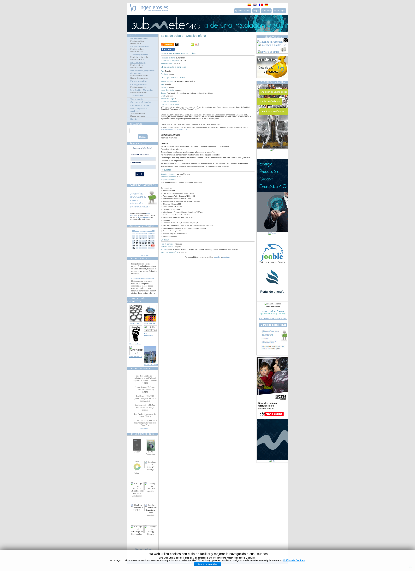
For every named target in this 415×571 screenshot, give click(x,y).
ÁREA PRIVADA (138, 143)
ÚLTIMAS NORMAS (140, 368)
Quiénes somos (242, 10)
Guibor (137, 452)
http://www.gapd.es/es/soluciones (174, 129)
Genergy (150, 469)
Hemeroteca (135, 43)
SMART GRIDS (135, 323)
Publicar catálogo (138, 87)
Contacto (266, 10)
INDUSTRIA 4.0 (135, 357)
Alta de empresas (137, 113)
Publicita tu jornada (139, 57)
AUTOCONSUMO (151, 364)
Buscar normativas (138, 92)
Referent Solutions (138, 264)
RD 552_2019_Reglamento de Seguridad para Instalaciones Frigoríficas (145, 422)
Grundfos (150, 491)
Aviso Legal (279, 10)
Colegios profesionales (140, 102)
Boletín (133, 119)
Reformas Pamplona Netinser (142, 284)
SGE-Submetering (148, 334)
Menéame (167, 44)
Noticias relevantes (139, 38)
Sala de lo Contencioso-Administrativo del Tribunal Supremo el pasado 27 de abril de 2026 (145, 379)
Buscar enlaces (136, 51)
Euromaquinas (136, 534)
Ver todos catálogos (143, 549)
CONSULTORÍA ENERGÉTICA (136, 300)
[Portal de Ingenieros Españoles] (149, 11)
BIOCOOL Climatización (137, 494)
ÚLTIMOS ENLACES (140, 258)
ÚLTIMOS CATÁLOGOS (142, 434)
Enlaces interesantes (139, 47)
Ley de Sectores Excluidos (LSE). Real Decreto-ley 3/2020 (145, 389)
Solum (136, 473)
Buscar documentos (139, 78)
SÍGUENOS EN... (273, 36)
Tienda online (136, 96)
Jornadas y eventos (139, 55)
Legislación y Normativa (141, 90)
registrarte (226, 257)
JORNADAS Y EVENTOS (142, 226)
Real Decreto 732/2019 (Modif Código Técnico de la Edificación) (145, 398)
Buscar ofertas (136, 67)
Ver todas (144, 255)
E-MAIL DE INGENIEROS (143, 185)
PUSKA (136, 510)
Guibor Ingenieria (150, 513)
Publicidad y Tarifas (139, 105)
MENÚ (133, 35)
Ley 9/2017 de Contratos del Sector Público (145, 415)
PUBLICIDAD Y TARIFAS (273, 82)
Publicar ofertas (137, 65)
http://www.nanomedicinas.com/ (273, 318)
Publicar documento (139, 75)
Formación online (138, 81)
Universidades (136, 99)
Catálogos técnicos (138, 84)
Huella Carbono (135, 344)
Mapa (256, 10)
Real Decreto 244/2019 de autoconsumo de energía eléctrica (145, 407)
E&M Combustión (150, 453)
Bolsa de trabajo (137, 63)
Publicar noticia (137, 41)
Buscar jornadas (137, 59)
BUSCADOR (136, 123)
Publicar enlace (137, 49)
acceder (217, 257)
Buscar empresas (137, 116)
